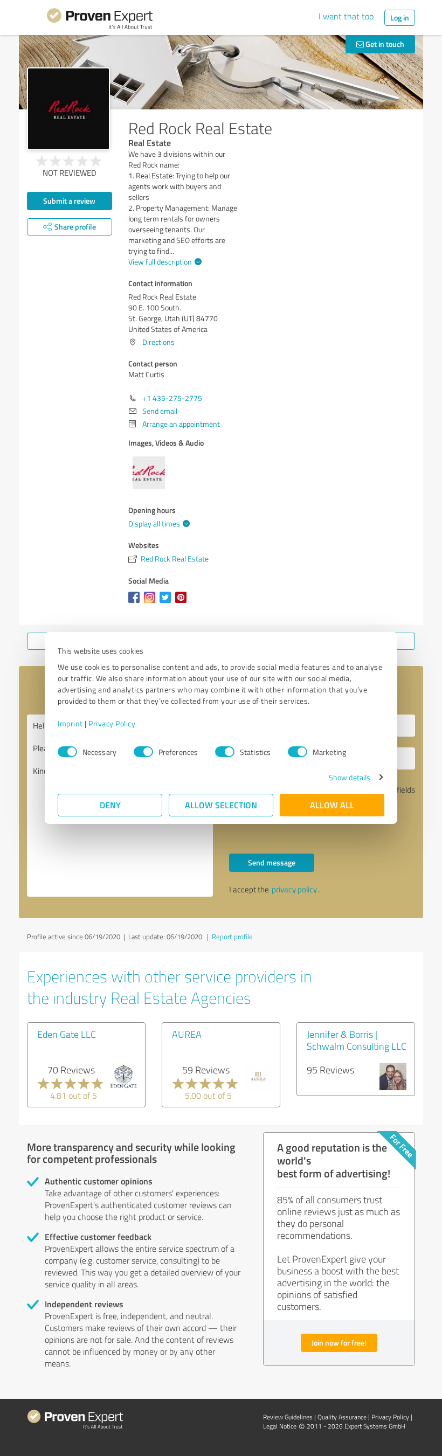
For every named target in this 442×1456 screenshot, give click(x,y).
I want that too (346, 16)
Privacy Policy (111, 723)
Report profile (232, 936)
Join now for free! (339, 1342)
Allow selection (221, 805)
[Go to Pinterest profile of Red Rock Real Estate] (183, 603)
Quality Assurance (342, 1417)
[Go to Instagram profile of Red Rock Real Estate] (152, 603)
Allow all (332, 805)
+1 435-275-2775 (172, 398)
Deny (110, 805)
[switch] (143, 751)
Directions (158, 342)
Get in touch (384, 44)
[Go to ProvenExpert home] (100, 20)
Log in (399, 17)
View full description (160, 261)
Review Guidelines (288, 1417)
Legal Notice (279, 1426)
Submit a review (69, 201)
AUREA (187, 1034)
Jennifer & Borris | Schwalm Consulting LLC (356, 1040)
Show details (349, 777)
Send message (271, 862)
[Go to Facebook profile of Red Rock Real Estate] (136, 603)
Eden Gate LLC (66, 1034)
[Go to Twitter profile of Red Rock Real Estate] (167, 603)
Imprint (70, 723)
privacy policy (294, 889)
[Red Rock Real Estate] (68, 108)
